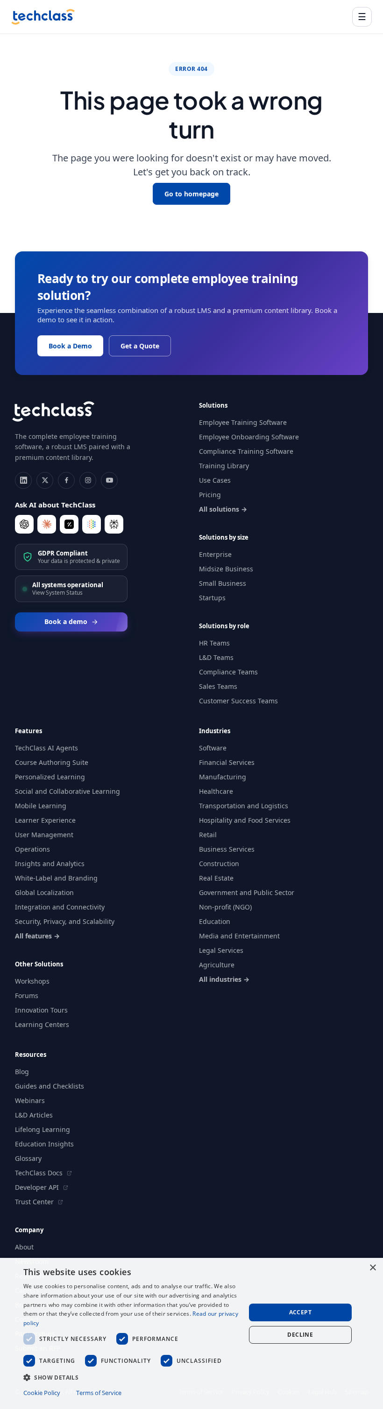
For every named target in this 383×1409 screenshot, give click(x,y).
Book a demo (65, 621)
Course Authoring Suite (51, 762)
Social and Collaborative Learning (67, 791)
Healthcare (216, 791)
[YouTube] (109, 480)
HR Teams (214, 643)
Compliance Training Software (246, 451)
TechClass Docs (39, 1172)
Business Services (227, 849)
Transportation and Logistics (243, 805)
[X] (44, 480)
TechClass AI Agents (46, 747)
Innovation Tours (41, 1010)
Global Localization (44, 892)
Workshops (32, 981)
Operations (32, 849)
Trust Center (35, 1201)
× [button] (372, 1267)
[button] (131, 1377)
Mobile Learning (40, 805)
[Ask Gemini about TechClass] (91, 524)
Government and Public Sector (246, 892)
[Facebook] (66, 480)
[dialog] (191, 1333)
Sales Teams (218, 686)
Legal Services (221, 950)
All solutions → (223, 509)
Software (213, 747)
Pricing (210, 494)
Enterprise (215, 554)
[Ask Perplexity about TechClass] (114, 524)
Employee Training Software (243, 422)
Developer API (38, 1187)
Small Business (222, 583)
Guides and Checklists (49, 1086)
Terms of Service (98, 1392)
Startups (212, 597)
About (24, 1246)
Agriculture (216, 964)
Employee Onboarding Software (249, 436)
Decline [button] (300, 1335)
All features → (37, 935)
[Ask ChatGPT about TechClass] (24, 524)
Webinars (30, 1100)
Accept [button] (300, 1312)
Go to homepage (191, 193)
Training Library (224, 465)
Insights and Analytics (50, 863)
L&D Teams (216, 657)
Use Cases (215, 480)
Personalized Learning (50, 776)
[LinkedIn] (23, 480)
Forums (26, 995)
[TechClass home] (43, 17)
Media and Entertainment (239, 935)
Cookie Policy (41, 1392)
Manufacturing (222, 776)
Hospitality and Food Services (245, 820)
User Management (44, 834)
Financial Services (227, 762)
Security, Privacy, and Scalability (64, 921)
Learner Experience (45, 820)
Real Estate (216, 878)
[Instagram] (87, 480)
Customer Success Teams (238, 700)
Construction (219, 863)
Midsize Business (226, 568)
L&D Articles (34, 1115)
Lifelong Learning (42, 1129)
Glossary (28, 1158)
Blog (22, 1071)
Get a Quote (140, 345)
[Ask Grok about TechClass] (69, 524)
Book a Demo (70, 345)
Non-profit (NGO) (225, 906)
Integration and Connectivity (60, 906)
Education (214, 921)
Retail (208, 834)
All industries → (224, 979)
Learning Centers (42, 1024)
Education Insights (44, 1143)
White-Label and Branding (56, 878)
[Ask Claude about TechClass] (46, 524)
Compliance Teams (228, 671)
